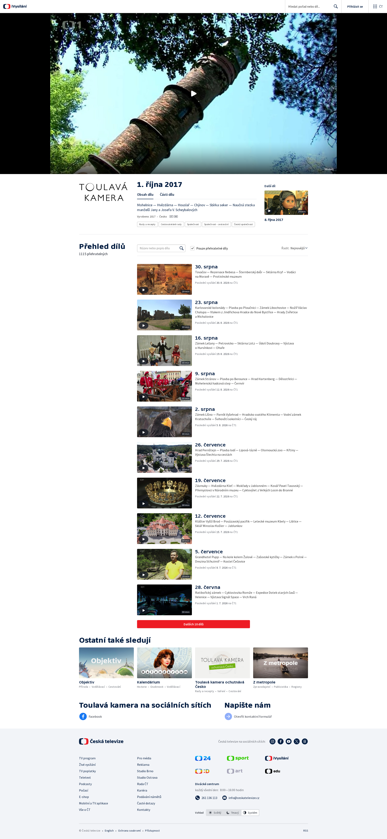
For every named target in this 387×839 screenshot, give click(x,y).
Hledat (335, 6)
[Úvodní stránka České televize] (101, 741)
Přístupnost (152, 830)
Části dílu (167, 194)
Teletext (85, 777)
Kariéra (142, 790)
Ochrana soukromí (129, 830)
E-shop (84, 797)
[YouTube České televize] (288, 741)
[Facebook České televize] (280, 741)
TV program (87, 758)
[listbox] (232, 812)
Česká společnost (243, 224)
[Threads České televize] (305, 741)
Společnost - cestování (216, 224)
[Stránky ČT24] (203, 760)
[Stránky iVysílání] (277, 760)
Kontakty (143, 810)
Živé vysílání (87, 765)
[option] (215, 812)
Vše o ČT (85, 810)
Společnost (193, 224)
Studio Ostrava (147, 777)
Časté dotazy (146, 803)
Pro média (144, 758)
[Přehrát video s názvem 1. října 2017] (193, 93)
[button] (193, 93)
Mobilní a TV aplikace (93, 803)
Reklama (143, 765)
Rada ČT (142, 784)
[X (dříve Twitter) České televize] (296, 741)
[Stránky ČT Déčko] (202, 772)
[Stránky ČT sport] (238, 760)
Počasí (83, 790)
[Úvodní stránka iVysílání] (18, 6)
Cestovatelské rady (171, 224)
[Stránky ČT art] (234, 772)
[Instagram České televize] (272, 741)
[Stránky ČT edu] (272, 772)
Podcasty (85, 784)
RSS (305, 830)
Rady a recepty (147, 224)
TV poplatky (87, 771)
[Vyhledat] (182, 248)
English (109, 830)
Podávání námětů (149, 797)
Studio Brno (145, 771)
